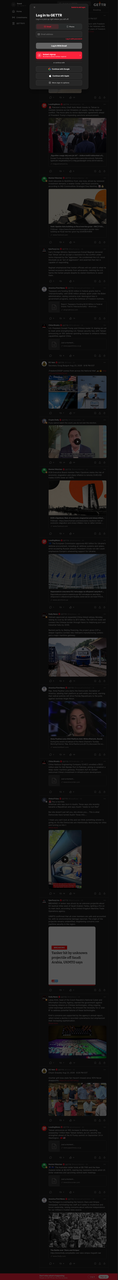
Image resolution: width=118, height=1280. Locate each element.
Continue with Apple (60, 76)
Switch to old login (77, 7)
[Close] (33, 7)
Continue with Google (60, 69)
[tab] (47, 26)
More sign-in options (59, 83)
